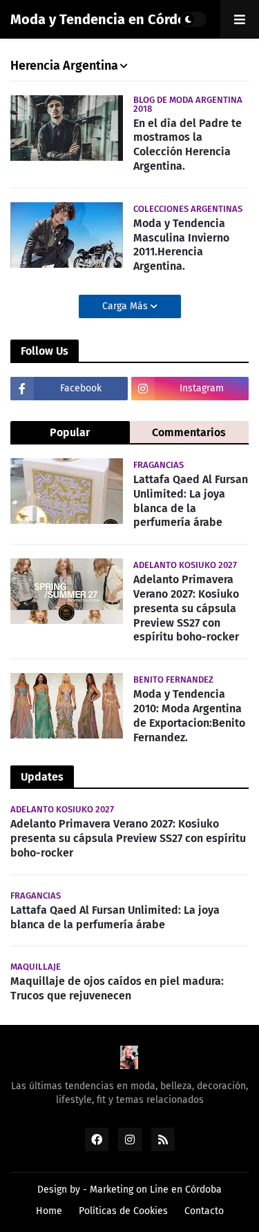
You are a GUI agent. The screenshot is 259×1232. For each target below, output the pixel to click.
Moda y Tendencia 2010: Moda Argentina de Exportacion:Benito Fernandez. (189, 715)
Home (49, 1211)
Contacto (204, 1211)
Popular (70, 432)
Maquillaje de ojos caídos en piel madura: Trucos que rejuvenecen (117, 988)
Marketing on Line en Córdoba (156, 1189)
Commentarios (189, 432)
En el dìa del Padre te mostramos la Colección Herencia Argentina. (187, 145)
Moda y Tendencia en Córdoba (106, 19)
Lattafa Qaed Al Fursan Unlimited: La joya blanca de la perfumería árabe (190, 501)
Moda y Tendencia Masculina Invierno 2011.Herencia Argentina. (181, 245)
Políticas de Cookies (123, 1211)
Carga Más (126, 306)
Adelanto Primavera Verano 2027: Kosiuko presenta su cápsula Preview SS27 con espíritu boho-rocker (186, 608)
